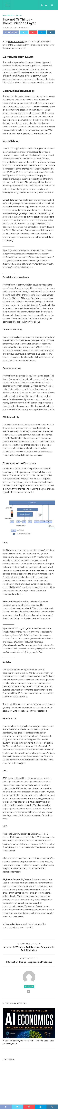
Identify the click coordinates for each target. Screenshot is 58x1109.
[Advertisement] (29, 1082)
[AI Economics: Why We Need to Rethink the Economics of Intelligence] (29, 1023)
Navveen (29, 986)
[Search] (52, 5)
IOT (21, 15)
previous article (16, 41)
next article (14, 924)
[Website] (28, 991)
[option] (29, 1026)
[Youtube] (42, 5)
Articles (9, 15)
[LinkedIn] (46, 5)
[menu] (6, 5)
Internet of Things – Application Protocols (29, 962)
